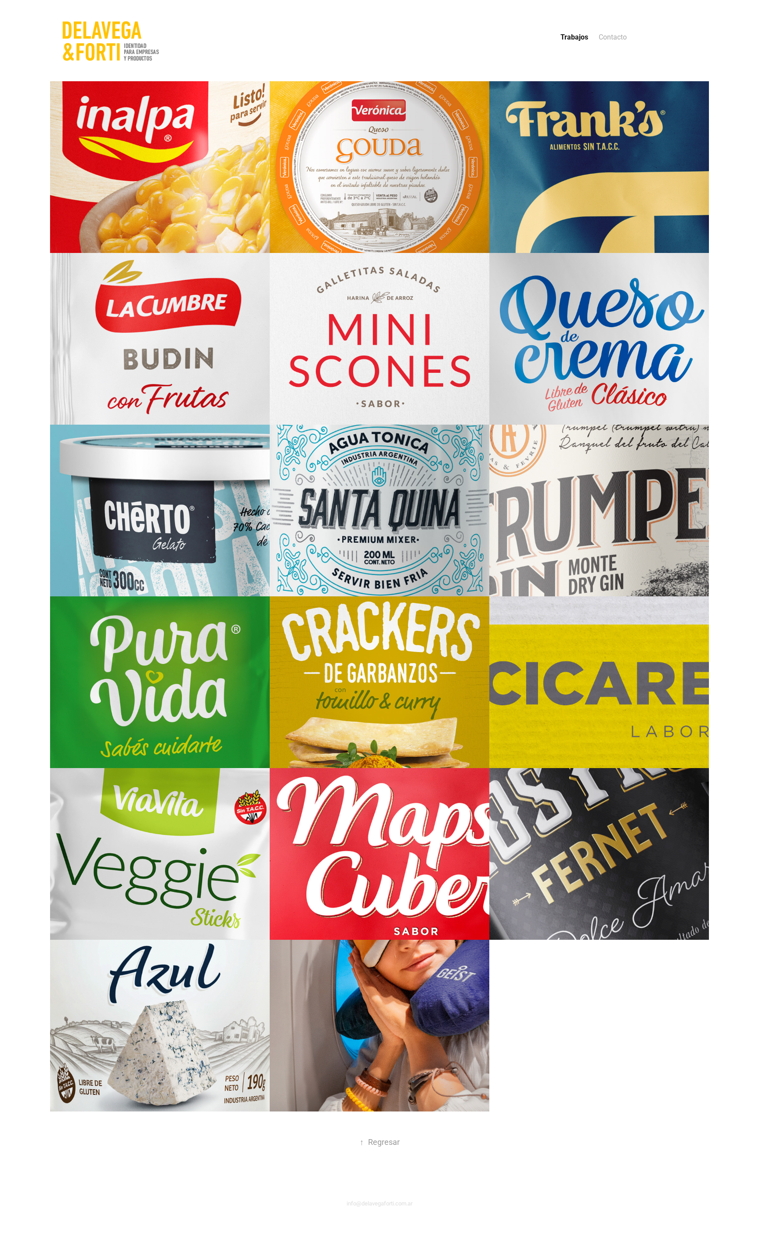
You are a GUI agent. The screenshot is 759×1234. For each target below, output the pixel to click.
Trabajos (574, 36)
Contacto (613, 36)
